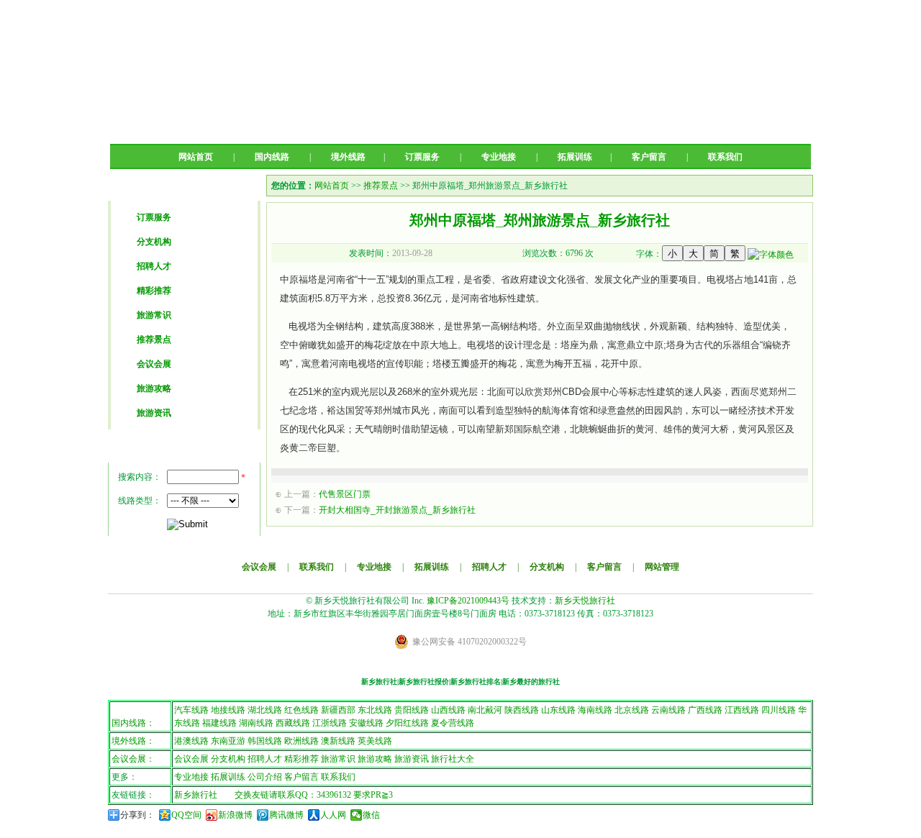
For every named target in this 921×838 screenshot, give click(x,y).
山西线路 (448, 710)
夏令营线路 (452, 723)
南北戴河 (485, 710)
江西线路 (742, 710)
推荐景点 (154, 339)
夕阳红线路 (407, 723)
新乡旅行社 (195, 795)
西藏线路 (293, 723)
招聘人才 (154, 266)
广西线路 (705, 710)
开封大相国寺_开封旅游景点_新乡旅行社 (397, 510)
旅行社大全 (452, 759)
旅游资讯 (154, 413)
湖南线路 (256, 723)
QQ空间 (186, 815)
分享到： (137, 815)
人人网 (333, 815)
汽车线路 (191, 710)
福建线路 (219, 723)
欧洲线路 (301, 741)
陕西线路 (521, 710)
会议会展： (133, 759)
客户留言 (649, 157)
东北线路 (375, 710)
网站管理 (662, 567)
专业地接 (498, 157)
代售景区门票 (345, 494)
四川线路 (778, 710)
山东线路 (558, 710)
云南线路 (668, 710)
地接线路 (228, 710)
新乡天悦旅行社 (585, 601)
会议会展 (154, 364)
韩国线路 (265, 741)
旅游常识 (154, 315)
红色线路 (301, 710)
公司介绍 (265, 777)
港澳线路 (191, 741)
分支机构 (154, 242)
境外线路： (133, 741)
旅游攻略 (154, 388)
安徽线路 (366, 723)
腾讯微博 (286, 815)
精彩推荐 (154, 291)
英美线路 (375, 741)
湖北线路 (265, 710)
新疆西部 (338, 710)
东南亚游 (228, 741)
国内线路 (272, 157)
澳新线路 (338, 741)
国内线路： (133, 723)
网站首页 (195, 157)
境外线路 (348, 157)
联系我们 (725, 157)
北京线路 (631, 710)
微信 (371, 815)
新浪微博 (235, 815)
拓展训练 (575, 157)
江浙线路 (329, 723)
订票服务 (422, 157)
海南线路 (595, 710)
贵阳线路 (411, 710)
